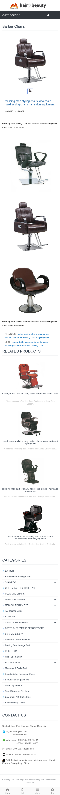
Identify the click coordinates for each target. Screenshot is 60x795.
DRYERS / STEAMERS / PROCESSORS (24, 628)
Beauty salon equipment (17, 679)
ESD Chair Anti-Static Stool (18, 697)
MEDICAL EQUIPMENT (16, 605)
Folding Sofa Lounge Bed (17, 645)
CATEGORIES (11, 15)
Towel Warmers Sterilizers (17, 691)
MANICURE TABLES (15, 599)
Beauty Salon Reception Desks (20, 674)
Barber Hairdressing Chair (17, 576)
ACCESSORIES (12, 662)
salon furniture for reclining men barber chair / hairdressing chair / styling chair (30, 537)
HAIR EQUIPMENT (14, 685)
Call (22, 793)
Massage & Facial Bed (16, 668)
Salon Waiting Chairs (15, 702)
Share (7, 793)
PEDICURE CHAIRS (15, 593)
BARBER (9, 571)
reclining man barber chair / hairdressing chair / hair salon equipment (30, 490)
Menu (37, 793)
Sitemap (30, 782)
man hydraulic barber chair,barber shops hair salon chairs (30, 393)
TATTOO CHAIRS (13, 611)
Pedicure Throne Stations (17, 639)
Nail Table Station (13, 657)
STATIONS (10, 616)
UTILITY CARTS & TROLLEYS (20, 588)
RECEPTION (11, 651)
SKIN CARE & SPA (14, 634)
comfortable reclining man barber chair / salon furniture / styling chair (30, 442)
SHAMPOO (10, 582)
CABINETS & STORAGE (17, 622)
